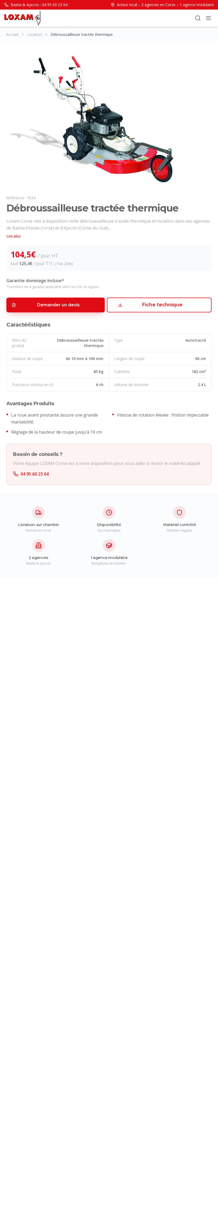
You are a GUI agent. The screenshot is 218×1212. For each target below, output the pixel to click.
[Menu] (208, 18)
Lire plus (13, 236)
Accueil (12, 34)
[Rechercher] (197, 18)
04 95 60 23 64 (34, 474)
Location (34, 34)
